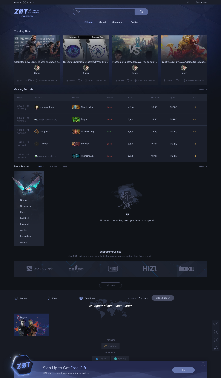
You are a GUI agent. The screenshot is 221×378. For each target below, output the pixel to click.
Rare (22, 212)
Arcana (23, 242)
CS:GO (53, 166)
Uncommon (25, 206)
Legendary (25, 236)
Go (183, 370)
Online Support (162, 298)
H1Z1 (65, 166)
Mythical (24, 218)
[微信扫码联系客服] (215, 340)
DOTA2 (40, 166)
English (142, 298)
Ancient (24, 230)
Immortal (24, 224)
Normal (23, 200)
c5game (112, 346)
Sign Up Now (201, 2)
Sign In (190, 2)
